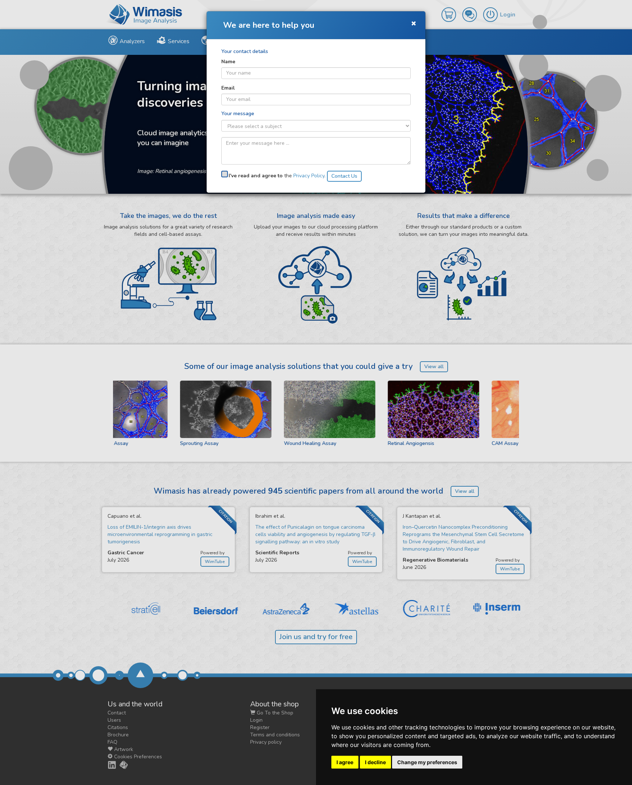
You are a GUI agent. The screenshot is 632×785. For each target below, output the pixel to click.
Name (228, 61)
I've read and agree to (256, 175)
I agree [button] (344, 762)
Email (228, 87)
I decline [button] (375, 762)
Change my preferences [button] (427, 762)
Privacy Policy (308, 175)
